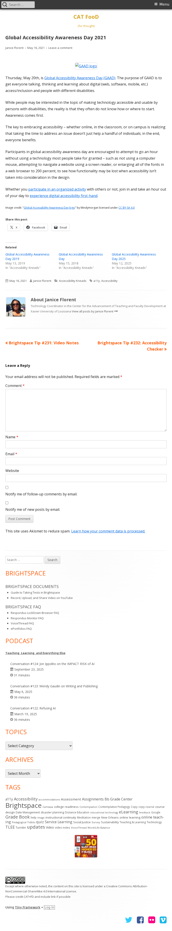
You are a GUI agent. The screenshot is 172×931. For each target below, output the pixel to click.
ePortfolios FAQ (21, 629)
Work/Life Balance (99, 827)
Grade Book (17, 817)
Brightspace (23, 805)
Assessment (71, 799)
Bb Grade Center (119, 799)
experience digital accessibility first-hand (63, 195)
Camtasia (48, 806)
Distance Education (77, 812)
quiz (40, 821)
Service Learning (58, 821)
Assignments (93, 799)
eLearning (128, 812)
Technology (154, 822)
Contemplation (88, 806)
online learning (130, 817)
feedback (144, 812)
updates (36, 827)
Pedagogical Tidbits (23, 822)
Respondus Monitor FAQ (27, 618)
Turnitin (21, 827)
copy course (146, 806)
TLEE (10, 827)
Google (155, 812)
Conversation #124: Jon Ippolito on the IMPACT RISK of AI (52, 664)
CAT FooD (86, 16)
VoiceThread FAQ (22, 623)
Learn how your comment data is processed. (108, 531)
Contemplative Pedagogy (114, 806)
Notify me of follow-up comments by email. (41, 494)
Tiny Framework (27, 907)
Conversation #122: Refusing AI (33, 708)
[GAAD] (86, 65)
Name (11, 436)
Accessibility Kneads (72, 281)
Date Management (28, 812)
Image (41, 817)
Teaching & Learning (133, 822)
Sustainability (110, 822)
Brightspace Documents (32, 586)
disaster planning (52, 812)
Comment (15, 385)
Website (12, 470)
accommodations (49, 799)
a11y (96, 281)
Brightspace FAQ (23, 606)
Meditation (84, 817)
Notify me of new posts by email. (32, 509)
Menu (164, 4)
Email (11, 453)
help (34, 817)
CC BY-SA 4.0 (126, 208)
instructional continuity (60, 817)
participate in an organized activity (57, 189)
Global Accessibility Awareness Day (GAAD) (79, 77)
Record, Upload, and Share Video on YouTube (42, 598)
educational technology (104, 812)
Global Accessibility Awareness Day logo (49, 208)
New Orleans (110, 817)
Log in (49, 907)
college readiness (66, 807)
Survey (96, 822)
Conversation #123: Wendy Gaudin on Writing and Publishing (54, 686)
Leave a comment (60, 48)
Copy (134, 807)
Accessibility (109, 281)
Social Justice (82, 822)
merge (96, 817)
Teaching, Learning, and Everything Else (35, 653)
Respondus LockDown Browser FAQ (35, 613)
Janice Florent (14, 48)
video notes (62, 827)
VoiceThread (79, 827)
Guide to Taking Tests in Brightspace (35, 592)
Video (50, 827)
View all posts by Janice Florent (93, 311)
